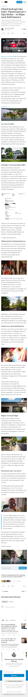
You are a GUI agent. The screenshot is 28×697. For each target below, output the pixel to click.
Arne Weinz (14, 488)
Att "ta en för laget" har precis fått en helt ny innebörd (8, 640)
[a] (14, 444)
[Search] (25, 620)
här (15, 238)
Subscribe (19, 2)
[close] (23, 653)
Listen (24, 29)
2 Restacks (18, 581)
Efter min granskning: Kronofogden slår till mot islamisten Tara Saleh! (9, 626)
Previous (6, 591)
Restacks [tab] (11, 601)
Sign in (25, 2)
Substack (6, 694)
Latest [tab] (6, 620)
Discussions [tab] (12, 620)
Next (23, 591)
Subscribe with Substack (15, 681)
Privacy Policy (19, 687)
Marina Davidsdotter (7, 57)
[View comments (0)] (8, 33)
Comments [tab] (4, 601)
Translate (4, 6)
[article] (14, 630)
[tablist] (7, 601)
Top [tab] (3, 620)
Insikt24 (13, 88)
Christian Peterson (9, 28)
